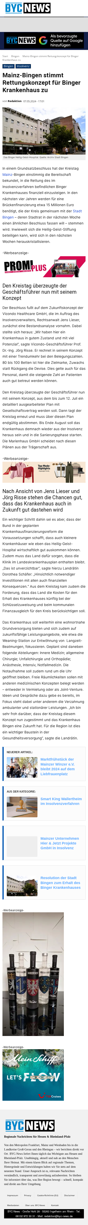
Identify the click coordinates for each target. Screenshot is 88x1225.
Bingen (15, 56)
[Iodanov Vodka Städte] (33, 1035)
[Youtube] (57, 24)
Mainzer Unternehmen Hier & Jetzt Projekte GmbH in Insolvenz (60, 843)
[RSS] (27, 24)
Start (5, 56)
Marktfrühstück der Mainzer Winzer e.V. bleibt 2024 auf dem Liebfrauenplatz (58, 766)
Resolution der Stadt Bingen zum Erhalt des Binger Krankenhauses (61, 883)
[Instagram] (18, 24)
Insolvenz (23, 66)
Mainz (7, 175)
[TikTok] (37, 24)
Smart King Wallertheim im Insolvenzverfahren (61, 801)
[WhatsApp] (47, 24)
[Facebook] (8, 24)
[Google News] (66, 24)
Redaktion (15, 101)
